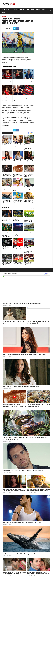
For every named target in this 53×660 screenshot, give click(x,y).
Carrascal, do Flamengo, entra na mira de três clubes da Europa (6, 82)
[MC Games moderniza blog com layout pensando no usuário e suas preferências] (18, 242)
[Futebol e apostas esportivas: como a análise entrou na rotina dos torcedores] (29, 213)
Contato (38, 9)
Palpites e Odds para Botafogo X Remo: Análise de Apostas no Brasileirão (6, 248)
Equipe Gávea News (7, 24)
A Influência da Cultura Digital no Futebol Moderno (29, 233)
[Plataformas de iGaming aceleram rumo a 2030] (7, 213)
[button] (50, 11)
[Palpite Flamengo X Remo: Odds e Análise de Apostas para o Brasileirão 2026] (18, 258)
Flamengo (4, 16)
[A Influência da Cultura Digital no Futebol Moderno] (29, 227)
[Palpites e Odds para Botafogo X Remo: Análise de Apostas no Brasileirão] (7, 242)
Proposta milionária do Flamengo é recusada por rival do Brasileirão (28, 98)
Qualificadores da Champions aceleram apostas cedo (17, 219)
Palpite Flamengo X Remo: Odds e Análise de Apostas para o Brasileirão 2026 (17, 264)
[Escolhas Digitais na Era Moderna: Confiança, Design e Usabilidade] (18, 227)
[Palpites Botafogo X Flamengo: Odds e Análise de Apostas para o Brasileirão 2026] (29, 258)
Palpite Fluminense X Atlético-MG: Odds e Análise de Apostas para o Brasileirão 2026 (7, 264)
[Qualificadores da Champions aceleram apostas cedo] (18, 213)
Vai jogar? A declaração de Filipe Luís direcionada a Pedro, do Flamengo (28, 82)
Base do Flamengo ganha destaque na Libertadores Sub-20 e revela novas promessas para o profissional (29, 249)
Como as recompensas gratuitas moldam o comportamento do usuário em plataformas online (6, 234)
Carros (28, 9)
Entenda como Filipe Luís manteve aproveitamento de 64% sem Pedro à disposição (17, 82)
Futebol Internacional (19, 9)
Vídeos (32, 9)
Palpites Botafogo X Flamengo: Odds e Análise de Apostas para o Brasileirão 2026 (29, 264)
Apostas (4, 12)
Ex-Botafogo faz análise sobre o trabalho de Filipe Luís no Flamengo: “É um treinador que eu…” (17, 99)
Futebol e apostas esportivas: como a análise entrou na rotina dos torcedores (29, 219)
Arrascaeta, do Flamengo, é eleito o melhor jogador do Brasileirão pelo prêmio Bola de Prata (6, 99)
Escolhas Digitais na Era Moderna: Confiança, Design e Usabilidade (17, 233)
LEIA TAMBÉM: (5, 207)
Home (3, 9)
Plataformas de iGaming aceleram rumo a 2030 (6, 219)
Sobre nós (43, 9)
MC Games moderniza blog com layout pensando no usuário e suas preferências (18, 248)
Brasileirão (8, 9)
